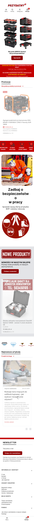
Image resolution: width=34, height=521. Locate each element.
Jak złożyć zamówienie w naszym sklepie (13, 512)
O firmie (3, 478)
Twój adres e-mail (8, 448)
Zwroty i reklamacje (7, 493)
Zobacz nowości (10, 271)
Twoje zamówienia (6, 500)
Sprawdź (17, 58)
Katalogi (3, 514)
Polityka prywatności (7, 491)
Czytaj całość (9, 422)
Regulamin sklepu (6, 487)
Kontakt (3, 476)
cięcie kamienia (10, 388)
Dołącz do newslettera (12, 453)
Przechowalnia (5, 504)
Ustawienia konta (6, 502)
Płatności (4, 489)
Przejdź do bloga (6, 356)
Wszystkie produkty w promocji (11, 86)
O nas (3, 474)
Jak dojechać (5, 480)
